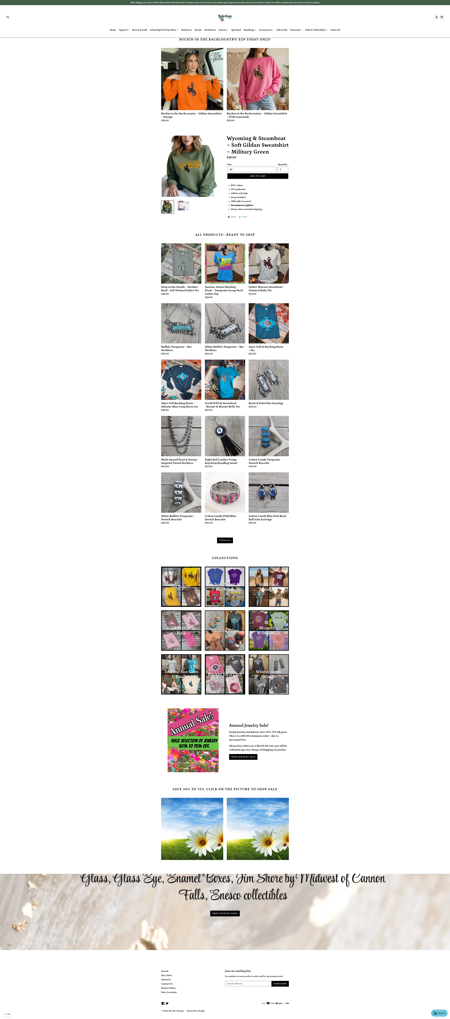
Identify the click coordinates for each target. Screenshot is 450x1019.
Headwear (186, 30)
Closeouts (295, 30)
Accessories (265, 30)
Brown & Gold (139, 30)
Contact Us (167, 984)
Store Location (169, 992)
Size (229, 164)
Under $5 (335, 30)
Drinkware (210, 30)
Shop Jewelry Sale (243, 757)
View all (225, 540)
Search (164, 971)
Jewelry (223, 30)
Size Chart (166, 975)
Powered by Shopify (196, 1011)
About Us (166, 979)
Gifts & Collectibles (315, 30)
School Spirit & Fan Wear (163, 30)
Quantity (282, 164)
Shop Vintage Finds (225, 913)
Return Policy (168, 988)
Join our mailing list (238, 971)
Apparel (123, 30)
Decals (198, 30)
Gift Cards (281, 30)
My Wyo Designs (176, 1011)
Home (113, 30)
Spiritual (236, 30)
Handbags (249, 30)
